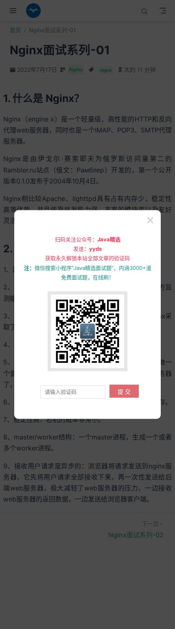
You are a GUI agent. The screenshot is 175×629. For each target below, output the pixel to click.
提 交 (124, 391)
